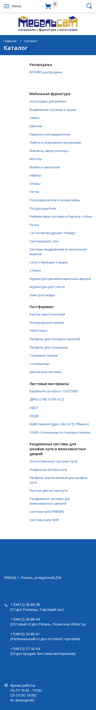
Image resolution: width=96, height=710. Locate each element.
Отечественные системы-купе (54, 461)
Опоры (35, 183)
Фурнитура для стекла (47, 287)
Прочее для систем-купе (49, 490)
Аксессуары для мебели (48, 101)
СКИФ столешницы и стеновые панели (60, 432)
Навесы (36, 175)
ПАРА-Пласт (39, 330)
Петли (34, 191)
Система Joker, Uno (44, 241)
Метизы (36, 159)
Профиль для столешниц (49, 347)
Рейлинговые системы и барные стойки (61, 216)
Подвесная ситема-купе (48, 469)
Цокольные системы (46, 372)
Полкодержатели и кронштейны (55, 200)
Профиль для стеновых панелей (55, 339)
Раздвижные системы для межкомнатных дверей (50, 501)
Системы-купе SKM (44, 520)
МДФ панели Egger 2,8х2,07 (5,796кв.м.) (59, 424)
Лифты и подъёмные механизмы (55, 142)
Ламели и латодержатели (50, 134)
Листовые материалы (49, 383)
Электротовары (42, 295)
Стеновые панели (44, 355)
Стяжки (35, 270)
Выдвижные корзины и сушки (53, 109)
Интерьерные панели (47, 322)
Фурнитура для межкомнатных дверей (60, 278)
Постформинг (42, 306)
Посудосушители (43, 208)
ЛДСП (34, 407)
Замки (34, 117)
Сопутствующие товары (49, 262)
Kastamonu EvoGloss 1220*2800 (54, 391)
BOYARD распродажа (46, 72)
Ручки (34, 225)
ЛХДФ (34, 416)
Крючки (36, 126)
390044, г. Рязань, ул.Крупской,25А (33, 577)
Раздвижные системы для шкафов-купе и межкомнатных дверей (58, 449)
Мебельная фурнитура (50, 93)
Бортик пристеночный (47, 314)
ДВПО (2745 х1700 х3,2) (47, 399)
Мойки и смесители (45, 167)
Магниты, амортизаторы (49, 151)
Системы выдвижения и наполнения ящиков (58, 251)
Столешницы (40, 363)
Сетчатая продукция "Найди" (53, 233)
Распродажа (41, 64)
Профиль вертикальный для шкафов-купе (59, 480)
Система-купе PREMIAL (47, 511)
